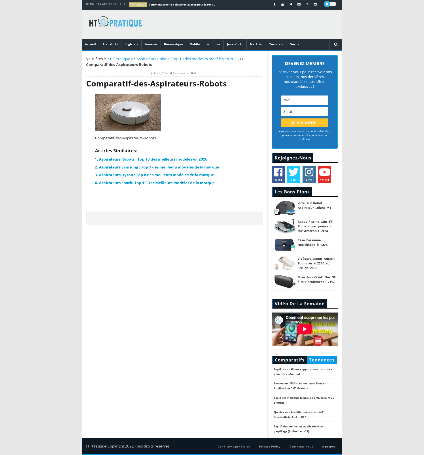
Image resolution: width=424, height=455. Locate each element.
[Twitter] (291, 4)
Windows (213, 44)
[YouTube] (283, 4)
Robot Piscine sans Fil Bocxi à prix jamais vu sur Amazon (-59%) (315, 226)
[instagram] (315, 4)
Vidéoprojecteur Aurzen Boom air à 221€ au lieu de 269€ (316, 263)
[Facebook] (275, 4)
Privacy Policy (269, 446)
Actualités (110, 44)
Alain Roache (181, 73)
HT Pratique (120, 58)
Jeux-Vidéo (235, 44)
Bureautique (173, 44)
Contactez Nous (301, 446)
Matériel (256, 44)
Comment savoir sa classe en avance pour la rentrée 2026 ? (182, 4)
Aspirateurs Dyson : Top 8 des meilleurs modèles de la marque (156, 174)
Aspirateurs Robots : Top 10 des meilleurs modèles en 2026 (187, 58)
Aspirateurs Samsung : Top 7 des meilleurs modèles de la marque (159, 167)
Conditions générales (234, 446)
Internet (151, 44)
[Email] (299, 4)
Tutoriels (276, 44)
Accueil (90, 44)
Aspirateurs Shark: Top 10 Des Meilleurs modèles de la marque (157, 182)
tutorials (138, 4)
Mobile (195, 44)
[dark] (330, 4)
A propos (328, 446)
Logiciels (131, 44)
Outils (294, 44)
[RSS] (307, 4)
